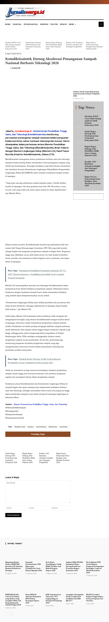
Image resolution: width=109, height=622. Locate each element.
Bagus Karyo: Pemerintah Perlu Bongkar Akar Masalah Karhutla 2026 (94, 46)
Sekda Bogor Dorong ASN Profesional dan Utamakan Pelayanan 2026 (33, 46)
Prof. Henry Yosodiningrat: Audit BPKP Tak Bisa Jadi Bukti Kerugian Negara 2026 (53, 566)
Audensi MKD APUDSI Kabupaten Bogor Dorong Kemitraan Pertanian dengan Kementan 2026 (74, 566)
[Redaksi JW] (7, 68)
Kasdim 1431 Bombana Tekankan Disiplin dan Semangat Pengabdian (74, 45)
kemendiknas (41, 427)
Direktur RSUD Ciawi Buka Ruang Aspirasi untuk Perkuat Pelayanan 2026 (13, 46)
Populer (98, 108)
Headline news (19, 427)
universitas (63, 427)
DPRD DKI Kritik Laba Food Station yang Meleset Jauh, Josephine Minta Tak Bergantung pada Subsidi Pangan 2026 (13, 600)
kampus (31, 427)
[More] (61, 530)
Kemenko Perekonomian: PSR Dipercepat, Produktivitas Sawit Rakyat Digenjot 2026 (34, 566)
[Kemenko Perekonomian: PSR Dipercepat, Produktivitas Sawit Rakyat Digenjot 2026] (34, 553)
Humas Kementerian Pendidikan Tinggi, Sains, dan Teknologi (40, 404)
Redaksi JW (16, 68)
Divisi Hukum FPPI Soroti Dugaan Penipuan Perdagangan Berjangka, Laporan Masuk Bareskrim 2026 (95, 567)
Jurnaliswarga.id (23, 131)
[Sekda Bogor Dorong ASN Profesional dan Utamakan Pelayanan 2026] (34, 34)
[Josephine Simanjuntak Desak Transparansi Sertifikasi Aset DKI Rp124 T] (74, 586)
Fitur (90, 108)
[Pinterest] (37, 120)
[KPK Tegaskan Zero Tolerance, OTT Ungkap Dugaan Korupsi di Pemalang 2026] (54, 586)
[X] (31, 120)
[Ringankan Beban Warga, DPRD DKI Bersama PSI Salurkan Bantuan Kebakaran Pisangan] (14, 553)
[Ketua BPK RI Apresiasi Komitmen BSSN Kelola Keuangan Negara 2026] (34, 586)
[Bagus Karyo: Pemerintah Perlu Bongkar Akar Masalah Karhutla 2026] (95, 34)
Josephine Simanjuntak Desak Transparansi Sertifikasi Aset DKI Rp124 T (74, 598)
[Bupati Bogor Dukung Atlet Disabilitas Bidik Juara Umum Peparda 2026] (54, 34)
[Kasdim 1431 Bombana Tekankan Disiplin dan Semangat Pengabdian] (74, 34)
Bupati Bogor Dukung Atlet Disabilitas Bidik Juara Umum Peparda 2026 (54, 46)
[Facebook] (25, 120)
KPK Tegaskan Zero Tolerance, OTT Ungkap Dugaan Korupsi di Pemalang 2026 (54, 599)
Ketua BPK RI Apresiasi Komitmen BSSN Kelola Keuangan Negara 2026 (33, 599)
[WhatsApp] (43, 120)
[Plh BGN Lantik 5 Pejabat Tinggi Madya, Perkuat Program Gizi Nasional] (95, 586)
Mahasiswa (53, 427)
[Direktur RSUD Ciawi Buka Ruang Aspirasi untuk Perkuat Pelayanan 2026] (14, 34)
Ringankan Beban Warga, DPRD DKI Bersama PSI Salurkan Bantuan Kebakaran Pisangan (13, 566)
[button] (101, 24)
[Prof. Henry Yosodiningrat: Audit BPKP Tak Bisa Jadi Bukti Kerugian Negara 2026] (54, 553)
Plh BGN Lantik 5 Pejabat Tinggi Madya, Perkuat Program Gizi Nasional (94, 598)
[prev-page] (7, 614)
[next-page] (11, 614)
